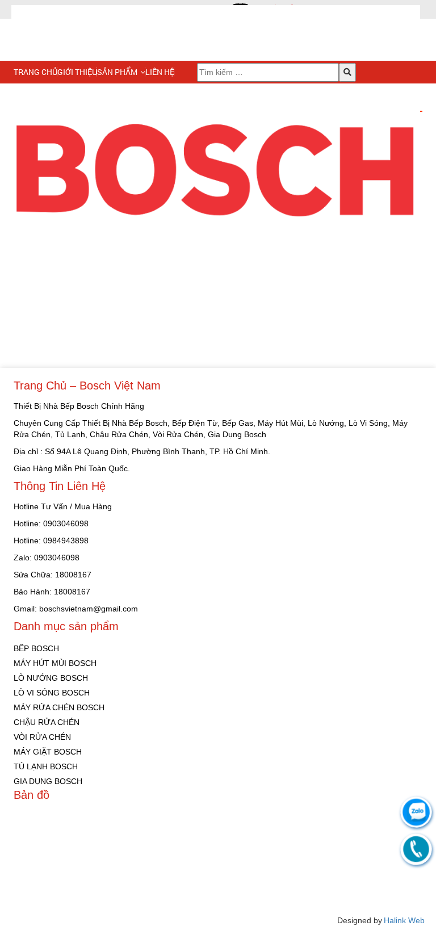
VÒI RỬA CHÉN (42, 736)
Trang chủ (35, 71)
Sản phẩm (117, 71)
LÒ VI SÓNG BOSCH (52, 692)
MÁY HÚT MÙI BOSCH (55, 663)
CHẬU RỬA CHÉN (46, 722)
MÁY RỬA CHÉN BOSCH (59, 707)
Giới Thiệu (77, 71)
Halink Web (404, 920)
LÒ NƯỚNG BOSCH (51, 677)
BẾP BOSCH (36, 648)
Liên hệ (159, 71)
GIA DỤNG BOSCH (48, 781)
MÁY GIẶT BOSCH (48, 751)
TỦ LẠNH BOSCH (46, 766)
